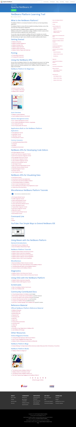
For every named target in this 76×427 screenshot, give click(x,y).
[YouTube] (38, 378)
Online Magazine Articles (57, 76)
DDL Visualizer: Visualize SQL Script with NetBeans (22, 295)
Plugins (57, 399)
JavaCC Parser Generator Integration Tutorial (21, 155)
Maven (13, 220)
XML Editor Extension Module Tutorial (20, 167)
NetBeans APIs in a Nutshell (18, 91)
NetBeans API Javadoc (16, 41)
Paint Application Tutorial (17, 132)
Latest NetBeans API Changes (18, 330)
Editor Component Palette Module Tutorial (21, 165)
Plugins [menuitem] (67, 1)
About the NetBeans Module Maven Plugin (21, 246)
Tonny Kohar (57, 346)
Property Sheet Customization (18, 321)
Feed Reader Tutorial (16, 134)
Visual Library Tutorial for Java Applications (21, 179)
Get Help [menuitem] (62, 1)
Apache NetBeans (7, 1)
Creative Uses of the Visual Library (19, 187)
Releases (57, 397)
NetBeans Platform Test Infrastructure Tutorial (22, 273)
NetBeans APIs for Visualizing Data (58, 38)
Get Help (46, 395)
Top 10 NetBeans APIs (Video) (18, 89)
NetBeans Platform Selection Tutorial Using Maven (22, 256)
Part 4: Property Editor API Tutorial (19, 125)
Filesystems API (15, 315)
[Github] (35, 378)
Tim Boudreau (51, 346)
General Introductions (57, 52)
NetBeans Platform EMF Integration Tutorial (21, 281)
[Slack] (43, 378)
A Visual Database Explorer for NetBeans (20, 182)
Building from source (60, 401)
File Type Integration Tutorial (18, 152)
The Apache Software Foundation (41, 413)
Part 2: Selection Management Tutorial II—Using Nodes (23, 122)
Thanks (12, 399)
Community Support (48, 401)
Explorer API (14, 320)
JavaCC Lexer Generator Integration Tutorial (21, 154)
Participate (36, 395)
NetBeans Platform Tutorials (58, 54)
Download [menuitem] (72, 1)
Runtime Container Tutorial (18, 88)
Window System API (16, 313)
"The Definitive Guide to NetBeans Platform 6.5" (22, 373)
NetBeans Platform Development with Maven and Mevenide (24, 341)
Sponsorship (13, 401)
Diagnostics (54, 59)
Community (25, 395)
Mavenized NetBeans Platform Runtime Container (22, 263)
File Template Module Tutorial (18, 197)
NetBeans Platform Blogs (57, 78)
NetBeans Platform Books (57, 80)
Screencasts (54, 64)
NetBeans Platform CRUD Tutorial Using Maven (22, 258)
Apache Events (25, 404)
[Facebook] (30, 378)
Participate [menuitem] (52, 1)
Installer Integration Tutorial (18, 198)
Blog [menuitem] (57, 1)
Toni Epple (22, 346)
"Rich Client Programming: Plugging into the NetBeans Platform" (25, 375)
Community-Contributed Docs (58, 66)
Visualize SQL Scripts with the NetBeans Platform (22, 180)
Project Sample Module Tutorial (18, 202)
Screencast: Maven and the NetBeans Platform (22, 268)
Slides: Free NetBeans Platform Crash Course (21, 287)
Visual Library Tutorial (16, 177)
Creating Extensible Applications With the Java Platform (23, 337)
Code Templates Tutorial (17, 172)
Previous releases (59, 403)
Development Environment (18, 147)
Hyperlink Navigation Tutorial (18, 168)
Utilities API (14, 325)
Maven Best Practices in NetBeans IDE (20, 245)
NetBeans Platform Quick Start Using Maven (21, 253)
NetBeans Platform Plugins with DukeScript (21, 50)
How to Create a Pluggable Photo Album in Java (22, 339)
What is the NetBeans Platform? (58, 20)
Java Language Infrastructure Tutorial (20, 157)
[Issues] (45, 378)
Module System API (16, 311)
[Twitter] (32, 378)
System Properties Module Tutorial (19, 211)
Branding (14, 326)
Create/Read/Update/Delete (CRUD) (19, 142)
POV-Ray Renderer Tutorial (17, 137)
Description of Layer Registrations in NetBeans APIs (23, 328)
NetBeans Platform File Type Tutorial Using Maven (22, 254)
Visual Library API (15, 323)
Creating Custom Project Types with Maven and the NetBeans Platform (27, 264)
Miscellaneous (55, 56)
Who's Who (13, 397)
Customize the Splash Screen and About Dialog (22, 297)
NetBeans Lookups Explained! (18, 114)
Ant (13, 218)
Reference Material (56, 68)
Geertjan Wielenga (16, 346)
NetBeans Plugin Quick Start (18, 46)
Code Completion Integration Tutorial (20, 160)
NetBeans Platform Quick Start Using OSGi (21, 280)
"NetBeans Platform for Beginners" (19, 350)
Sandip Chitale (39, 346)
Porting (54, 24)
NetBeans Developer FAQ (17, 45)
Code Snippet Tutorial (16, 164)
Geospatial (14, 143)
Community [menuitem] (45, 1)
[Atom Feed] (40, 378)
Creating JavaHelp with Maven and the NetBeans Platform (24, 266)
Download (14, 10)
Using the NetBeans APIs (57, 26)
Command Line (55, 43)
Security (12, 403)
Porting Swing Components (18, 55)
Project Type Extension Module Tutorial (20, 203)
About (13, 395)
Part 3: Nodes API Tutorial (17, 124)
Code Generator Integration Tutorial (19, 159)
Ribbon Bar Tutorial (16, 210)
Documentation (47, 397)
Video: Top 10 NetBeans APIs (18, 288)
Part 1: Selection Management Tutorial (20, 120)
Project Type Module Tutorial (18, 205)
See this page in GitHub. (38, 380)
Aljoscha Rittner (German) (30, 346)
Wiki (45, 399)
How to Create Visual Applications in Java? (21, 184)
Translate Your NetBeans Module (19, 300)
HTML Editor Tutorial (16, 136)
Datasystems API (15, 316)
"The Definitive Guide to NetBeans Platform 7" (21, 370)
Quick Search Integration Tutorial (19, 208)
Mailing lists (24, 397)
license (41, 415)
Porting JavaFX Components (18, 57)
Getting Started (55, 22)
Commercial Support (48, 403)
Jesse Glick (45, 346)
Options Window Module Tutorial (19, 200)
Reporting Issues (36, 401)
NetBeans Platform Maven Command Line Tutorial (22, 251)
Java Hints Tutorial (16, 170)
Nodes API (14, 318)
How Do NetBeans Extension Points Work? (21, 116)
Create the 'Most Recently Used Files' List (20, 299)
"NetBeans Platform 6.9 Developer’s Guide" (21, 371)
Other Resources (55, 74)
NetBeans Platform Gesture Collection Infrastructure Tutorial (25, 275)
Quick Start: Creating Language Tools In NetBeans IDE (23, 302)
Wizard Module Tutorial (17, 213)
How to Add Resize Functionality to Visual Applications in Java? (25, 185)
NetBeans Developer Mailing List (19, 43)
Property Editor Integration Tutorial (19, 207)
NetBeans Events (25, 402)
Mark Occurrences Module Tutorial (19, 162)
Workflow (14, 145)
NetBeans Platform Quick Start (18, 48)
